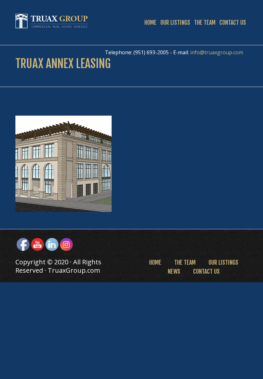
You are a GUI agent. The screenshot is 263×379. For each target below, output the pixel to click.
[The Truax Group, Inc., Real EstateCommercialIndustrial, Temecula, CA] (159, 244)
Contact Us (232, 22)
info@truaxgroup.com (216, 52)
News (174, 271)
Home (150, 22)
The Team (205, 22)
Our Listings (175, 22)
